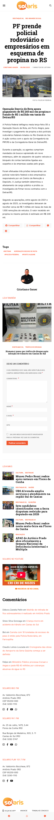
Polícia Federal (12, 254)
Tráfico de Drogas (33, 347)
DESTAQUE (29, 473)
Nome (10, 406)
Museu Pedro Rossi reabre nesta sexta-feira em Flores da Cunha (33, 526)
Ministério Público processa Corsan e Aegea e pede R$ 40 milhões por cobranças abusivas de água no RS (25, 665)
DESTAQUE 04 (18, 18)
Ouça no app (10, 811)
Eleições (32, 502)
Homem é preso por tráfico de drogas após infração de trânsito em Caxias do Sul (27, 352)
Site (8, 425)
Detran (8, 251)
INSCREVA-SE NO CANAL (28, 589)
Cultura (19, 473)
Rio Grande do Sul (33, 18)
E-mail (10, 415)
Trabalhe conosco (40, 811)
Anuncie (23, 811)
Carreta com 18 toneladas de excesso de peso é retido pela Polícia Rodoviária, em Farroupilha (26, 636)
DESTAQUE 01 (30, 520)
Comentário (12, 378)
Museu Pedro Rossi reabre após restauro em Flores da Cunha (33, 479)
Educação (20, 534)
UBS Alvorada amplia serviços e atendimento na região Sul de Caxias (33, 493)
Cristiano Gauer (10, 67)
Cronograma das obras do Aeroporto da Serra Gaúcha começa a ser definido (27, 651)
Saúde (31, 487)
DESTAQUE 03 (21, 502)
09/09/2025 (25, 67)
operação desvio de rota (26, 251)
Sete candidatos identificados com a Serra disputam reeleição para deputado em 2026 (32, 510)
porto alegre (29, 254)
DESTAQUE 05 (21, 487)
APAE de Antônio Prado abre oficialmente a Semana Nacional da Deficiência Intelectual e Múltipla (32, 543)
